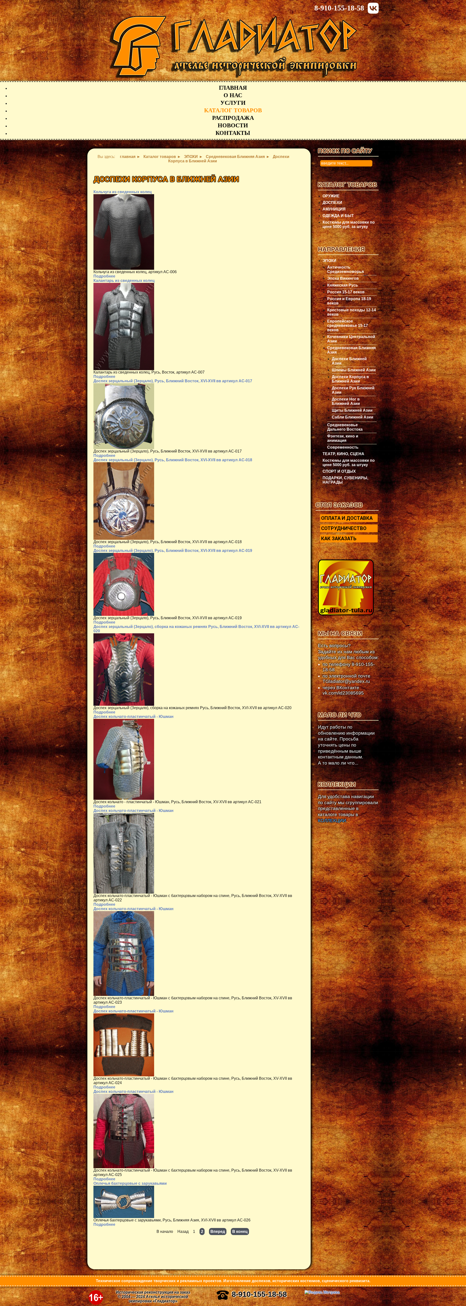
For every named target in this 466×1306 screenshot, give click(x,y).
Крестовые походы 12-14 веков (351, 312)
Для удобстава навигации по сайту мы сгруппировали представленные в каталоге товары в (348, 808)
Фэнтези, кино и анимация (342, 438)
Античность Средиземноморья (345, 269)
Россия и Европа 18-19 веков (349, 301)
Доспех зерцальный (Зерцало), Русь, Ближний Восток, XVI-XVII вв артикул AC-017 (172, 381)
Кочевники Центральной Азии (351, 339)
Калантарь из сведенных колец (124, 281)
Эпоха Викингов (343, 278)
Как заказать (338, 538)
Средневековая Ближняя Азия (351, 350)
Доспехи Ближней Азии (349, 361)
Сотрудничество (343, 528)
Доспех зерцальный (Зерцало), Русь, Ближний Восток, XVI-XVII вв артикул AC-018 (172, 460)
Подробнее (104, 276)
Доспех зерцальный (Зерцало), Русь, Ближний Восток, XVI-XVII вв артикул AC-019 (172, 551)
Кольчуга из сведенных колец (122, 192)
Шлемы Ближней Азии (354, 370)
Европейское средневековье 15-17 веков (347, 325)
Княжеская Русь (342, 285)
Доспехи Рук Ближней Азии (353, 390)
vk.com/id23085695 (343, 693)
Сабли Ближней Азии (352, 417)
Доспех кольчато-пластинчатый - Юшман (133, 716)
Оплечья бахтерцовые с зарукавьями (130, 1183)
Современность (342, 447)
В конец (240, 1231)
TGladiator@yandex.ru (346, 681)
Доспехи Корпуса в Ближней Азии (350, 379)
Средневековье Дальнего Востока (345, 427)
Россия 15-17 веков (346, 292)
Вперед (217, 1231)
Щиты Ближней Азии (352, 410)
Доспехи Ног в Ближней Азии (346, 401)
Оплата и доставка (347, 518)
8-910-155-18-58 (339, 8)
